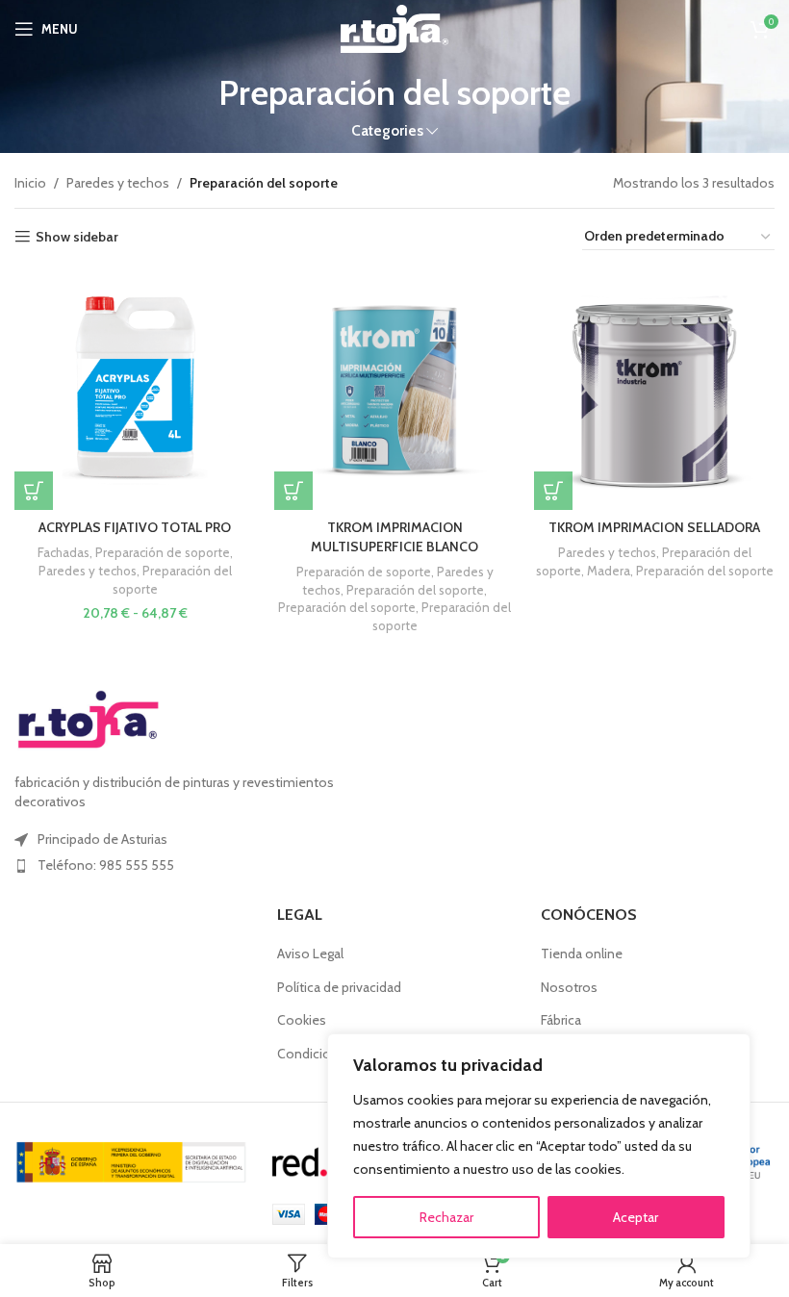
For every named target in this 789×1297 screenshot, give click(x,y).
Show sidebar (77, 237)
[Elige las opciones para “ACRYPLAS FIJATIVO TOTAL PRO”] (33, 490)
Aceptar (635, 1217)
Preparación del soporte (415, 590)
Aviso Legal (310, 953)
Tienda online (582, 953)
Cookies (301, 1020)
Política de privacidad (339, 987)
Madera (608, 570)
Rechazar (446, 1217)
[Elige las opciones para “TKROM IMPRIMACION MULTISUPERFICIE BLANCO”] (293, 490)
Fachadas (63, 552)
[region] (539, 1146)
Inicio (30, 182)
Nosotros (569, 987)
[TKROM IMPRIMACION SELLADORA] (654, 389)
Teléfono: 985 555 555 (106, 865)
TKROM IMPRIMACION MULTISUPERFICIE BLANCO (394, 537)
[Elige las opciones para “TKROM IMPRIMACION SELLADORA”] (553, 490)
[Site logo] (394, 27)
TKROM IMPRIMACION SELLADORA (654, 527)
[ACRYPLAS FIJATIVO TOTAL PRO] (134, 389)
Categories (387, 130)
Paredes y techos (117, 182)
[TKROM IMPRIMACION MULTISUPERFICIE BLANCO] (394, 389)
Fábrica (561, 1020)
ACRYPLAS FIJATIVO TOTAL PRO (134, 527)
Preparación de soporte (162, 552)
